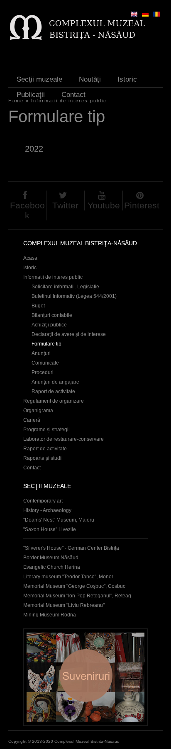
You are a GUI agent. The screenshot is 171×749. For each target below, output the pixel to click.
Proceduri (43, 372)
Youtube (104, 205)
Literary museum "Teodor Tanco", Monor (68, 577)
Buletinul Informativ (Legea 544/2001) (74, 296)
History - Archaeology (47, 510)
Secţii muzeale (39, 79)
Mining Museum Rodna (49, 615)
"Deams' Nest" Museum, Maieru (58, 520)
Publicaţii (31, 95)
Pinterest (141, 205)
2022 (34, 148)
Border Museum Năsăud (50, 558)
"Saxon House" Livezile (49, 529)
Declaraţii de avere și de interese (69, 334)
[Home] (77, 27)
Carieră (31, 420)
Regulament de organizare (53, 401)
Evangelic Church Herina (51, 567)
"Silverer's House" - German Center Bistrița (71, 548)
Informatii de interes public (53, 277)
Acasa (30, 258)
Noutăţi (90, 79)
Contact (73, 95)
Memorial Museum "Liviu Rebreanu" (64, 605)
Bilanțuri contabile (52, 315)
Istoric (127, 79)
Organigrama (38, 410)
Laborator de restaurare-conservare (63, 439)
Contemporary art (43, 501)
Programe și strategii (46, 429)
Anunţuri (41, 353)
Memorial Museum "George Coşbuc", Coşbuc (74, 586)
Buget (38, 306)
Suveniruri (85, 677)
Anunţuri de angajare (55, 382)
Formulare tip (46, 344)
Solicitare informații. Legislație (65, 287)
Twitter (65, 205)
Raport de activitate (53, 391)
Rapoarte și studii (43, 458)
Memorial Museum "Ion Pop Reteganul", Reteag (77, 596)
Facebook (27, 210)
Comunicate (45, 363)
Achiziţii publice (49, 325)
